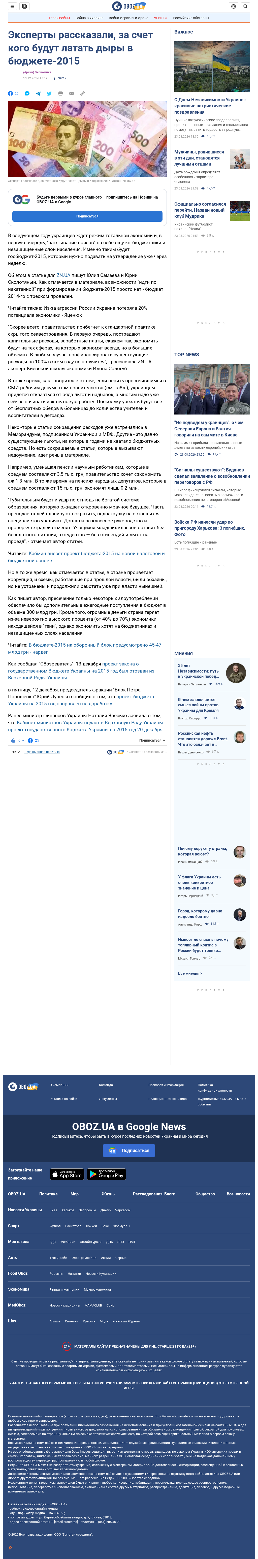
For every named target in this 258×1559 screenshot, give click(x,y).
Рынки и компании (64, 1289)
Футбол (55, 1226)
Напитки (74, 1274)
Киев (53, 1210)
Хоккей (91, 1226)
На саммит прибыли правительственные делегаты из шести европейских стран (208, 445)
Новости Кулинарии (101, 1274)
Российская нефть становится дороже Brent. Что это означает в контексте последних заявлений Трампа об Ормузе (203, 739)
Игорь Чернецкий (190, 896)
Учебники (67, 1242)
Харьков (68, 1210)
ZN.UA (63, 275)
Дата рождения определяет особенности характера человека (197, 177)
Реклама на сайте (63, 1099)
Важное (183, 32)
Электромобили (84, 1258)
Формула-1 (121, 1226)
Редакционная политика (42, 752)
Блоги (169, 1194)
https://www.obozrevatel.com (175, 1416)
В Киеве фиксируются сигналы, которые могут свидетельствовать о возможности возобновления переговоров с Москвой (208, 495)
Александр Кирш (190, 924)
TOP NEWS (186, 355)
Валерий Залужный (192, 684)
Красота (89, 1321)
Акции (106, 1258)
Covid (110, 1305)
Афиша (55, 1321)
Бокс (105, 1226)
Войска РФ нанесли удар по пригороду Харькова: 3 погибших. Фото (209, 528)
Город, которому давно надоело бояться (200, 914)
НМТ (132, 1242)
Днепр (106, 1210)
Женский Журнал (126, 1321)
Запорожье (87, 1210)
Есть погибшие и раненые (195, 542)
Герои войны (59, 18)
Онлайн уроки (91, 1242)
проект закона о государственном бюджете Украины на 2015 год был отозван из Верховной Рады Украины (81, 671)
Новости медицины (65, 1305)
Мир (75, 1194)
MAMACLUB (93, 1305)
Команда (106, 1085)
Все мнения (188, 973)
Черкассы (123, 1210)
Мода (104, 1321)
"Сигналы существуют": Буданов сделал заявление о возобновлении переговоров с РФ (212, 476)
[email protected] (66, 1522)
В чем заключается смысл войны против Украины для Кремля (198, 705)
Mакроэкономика (97, 1289)
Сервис (120, 1258)
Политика (48, 1194)
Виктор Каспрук (189, 718)
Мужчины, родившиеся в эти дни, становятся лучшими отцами (199, 158)
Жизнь (108, 1194)
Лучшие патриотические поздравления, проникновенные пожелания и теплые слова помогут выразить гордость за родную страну (211, 125)
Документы (108, 1099)
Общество (205, 1194)
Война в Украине (89, 18)
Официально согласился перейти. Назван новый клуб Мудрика (200, 210)
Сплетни (71, 1321)
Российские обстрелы (191, 18)
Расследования (148, 1194)
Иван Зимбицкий (190, 862)
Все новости (238, 1194)
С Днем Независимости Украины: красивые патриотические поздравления (210, 106)
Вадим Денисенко (191, 752)
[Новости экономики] (115, 753)
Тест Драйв (58, 1258)
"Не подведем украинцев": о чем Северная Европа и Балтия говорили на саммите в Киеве (209, 428)
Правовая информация (166, 1085)
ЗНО (120, 1242)
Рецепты (56, 1274)
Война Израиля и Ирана (128, 18)
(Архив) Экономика (37, 72)
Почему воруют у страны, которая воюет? (202, 851)
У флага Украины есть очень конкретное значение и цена (199, 882)
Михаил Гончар (189, 958)
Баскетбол (73, 1226)
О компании (59, 1085)
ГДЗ (53, 1242)
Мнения (183, 653)
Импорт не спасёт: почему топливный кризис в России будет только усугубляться (203, 945)
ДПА (109, 1242)
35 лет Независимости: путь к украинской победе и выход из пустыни (198, 671)
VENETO (160, 18)
